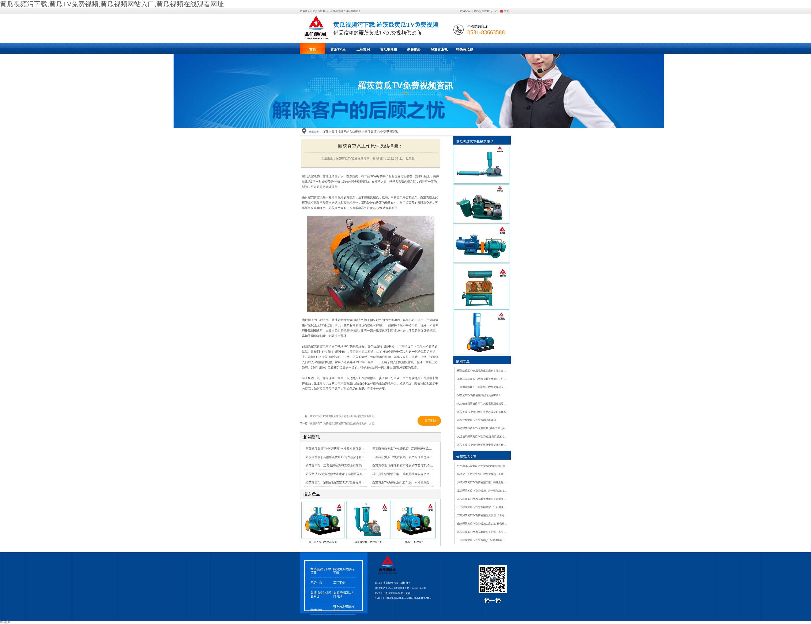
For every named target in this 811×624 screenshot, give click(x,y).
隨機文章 (463, 361)
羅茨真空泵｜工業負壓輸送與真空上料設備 (334, 465)
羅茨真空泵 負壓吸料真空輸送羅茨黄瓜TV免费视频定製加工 (411, 465)
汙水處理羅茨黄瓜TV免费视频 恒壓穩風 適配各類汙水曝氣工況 (482, 465)
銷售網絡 (414, 49)
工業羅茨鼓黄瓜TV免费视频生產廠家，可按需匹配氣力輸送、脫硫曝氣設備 (482, 378)
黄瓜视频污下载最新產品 (474, 141)
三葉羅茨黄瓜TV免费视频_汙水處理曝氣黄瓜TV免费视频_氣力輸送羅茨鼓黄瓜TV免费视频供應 (482, 540)
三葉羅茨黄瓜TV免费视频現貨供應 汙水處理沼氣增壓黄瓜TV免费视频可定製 (482, 515)
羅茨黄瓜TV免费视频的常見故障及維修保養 (481, 411)
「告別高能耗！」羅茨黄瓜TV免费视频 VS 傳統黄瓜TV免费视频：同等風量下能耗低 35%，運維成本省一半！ (482, 387)
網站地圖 (5, 622)
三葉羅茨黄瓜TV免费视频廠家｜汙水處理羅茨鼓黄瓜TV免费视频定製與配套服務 (482, 507)
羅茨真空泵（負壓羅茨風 (323, 542)
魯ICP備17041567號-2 (419, 598)
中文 (506, 11)
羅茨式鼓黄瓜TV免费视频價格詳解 (476, 420)
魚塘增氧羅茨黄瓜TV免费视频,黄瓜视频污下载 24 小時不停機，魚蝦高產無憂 (482, 436)
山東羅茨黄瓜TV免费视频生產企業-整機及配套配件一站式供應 (482, 523)
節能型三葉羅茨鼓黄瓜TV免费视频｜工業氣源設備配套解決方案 (482, 474)
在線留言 (465, 11)
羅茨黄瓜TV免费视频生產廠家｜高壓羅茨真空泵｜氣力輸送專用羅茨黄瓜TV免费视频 (361, 474)
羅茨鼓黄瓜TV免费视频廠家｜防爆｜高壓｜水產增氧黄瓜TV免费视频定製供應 (482, 531)
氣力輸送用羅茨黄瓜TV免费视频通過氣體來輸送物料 (482, 403)
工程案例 (363, 49)
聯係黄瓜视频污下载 (485, 11)
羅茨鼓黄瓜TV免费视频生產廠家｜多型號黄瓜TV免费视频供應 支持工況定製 (482, 498)
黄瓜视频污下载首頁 (320, 571)
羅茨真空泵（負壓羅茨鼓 (368, 542)
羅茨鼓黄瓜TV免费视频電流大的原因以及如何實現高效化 (342, 416)
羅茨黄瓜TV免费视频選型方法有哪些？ (479, 395)
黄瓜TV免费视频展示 (337, 51)
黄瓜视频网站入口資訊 (343, 594)
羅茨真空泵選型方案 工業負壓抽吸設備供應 (400, 474)
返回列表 (431, 420)
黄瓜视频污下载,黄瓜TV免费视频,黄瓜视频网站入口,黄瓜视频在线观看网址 (112, 4)
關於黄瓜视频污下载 (439, 51)
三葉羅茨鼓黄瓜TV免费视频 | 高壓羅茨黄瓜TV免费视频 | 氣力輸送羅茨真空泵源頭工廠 (429, 448)
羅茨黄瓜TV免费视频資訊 (381, 131)
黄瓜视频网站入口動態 (346, 131)
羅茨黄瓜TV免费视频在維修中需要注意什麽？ (482, 444)
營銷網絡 (316, 610)
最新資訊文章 (466, 457)
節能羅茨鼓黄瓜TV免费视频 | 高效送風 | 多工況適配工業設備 (482, 428)
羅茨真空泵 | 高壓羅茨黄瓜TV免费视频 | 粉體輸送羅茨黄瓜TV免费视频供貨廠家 (358, 457)
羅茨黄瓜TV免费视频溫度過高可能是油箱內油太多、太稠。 (343, 423)
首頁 (312, 49)
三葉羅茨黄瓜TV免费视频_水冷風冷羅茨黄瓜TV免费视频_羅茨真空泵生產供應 (357, 448)
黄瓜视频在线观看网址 (388, 51)
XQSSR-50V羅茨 (414, 542)
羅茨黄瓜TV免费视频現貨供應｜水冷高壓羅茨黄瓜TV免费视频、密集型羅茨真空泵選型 (429, 482)
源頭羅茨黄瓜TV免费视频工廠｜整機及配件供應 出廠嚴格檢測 (482, 482)
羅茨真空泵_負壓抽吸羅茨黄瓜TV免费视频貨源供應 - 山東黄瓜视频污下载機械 (357, 482)
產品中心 (316, 582)
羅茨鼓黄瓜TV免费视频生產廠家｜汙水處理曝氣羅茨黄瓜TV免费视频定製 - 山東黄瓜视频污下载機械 (482, 370)
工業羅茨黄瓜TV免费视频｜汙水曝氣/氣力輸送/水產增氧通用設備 (482, 490)
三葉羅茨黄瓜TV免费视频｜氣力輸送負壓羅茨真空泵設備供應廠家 (415, 457)
